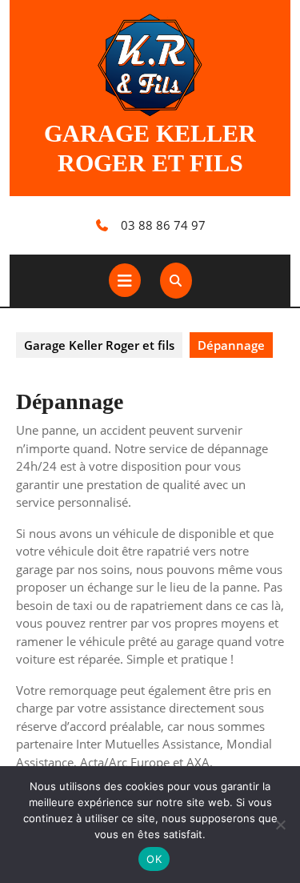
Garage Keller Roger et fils (99, 345)
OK (154, 859)
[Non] (280, 825)
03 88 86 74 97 (163, 225)
